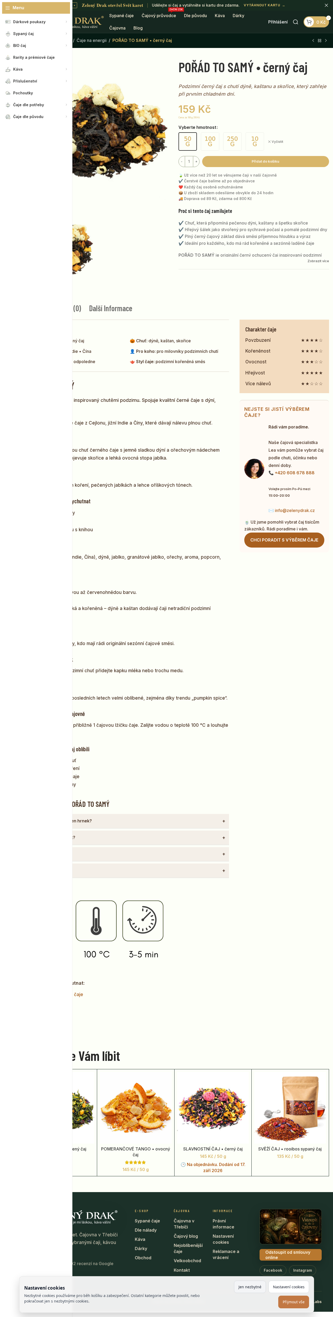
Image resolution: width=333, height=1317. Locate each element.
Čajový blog (186, 1236)
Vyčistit (277, 142)
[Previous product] (313, 41)
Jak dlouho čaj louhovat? (49, 837)
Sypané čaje (147, 1220)
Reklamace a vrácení (226, 1254)
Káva (140, 1239)
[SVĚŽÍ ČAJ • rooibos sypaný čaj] (290, 1108)
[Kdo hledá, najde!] (295, 22)
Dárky (141, 1248)
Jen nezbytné (249, 1286)
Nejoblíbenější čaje (188, 1248)
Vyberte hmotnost (197, 127)
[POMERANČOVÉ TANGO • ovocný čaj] (135, 1108)
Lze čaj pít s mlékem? (46, 870)
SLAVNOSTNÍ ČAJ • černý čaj (213, 1149)
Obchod (143, 1257)
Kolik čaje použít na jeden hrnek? (58, 820)
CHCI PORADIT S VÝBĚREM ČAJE (284, 540)
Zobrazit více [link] (318, 261)
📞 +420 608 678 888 (292, 472)
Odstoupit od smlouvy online (287, 1255)
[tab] (110, 308)
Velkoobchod (187, 1260)
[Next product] (326, 41)
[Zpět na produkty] (319, 41)
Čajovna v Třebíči (184, 1224)
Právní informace (223, 1224)
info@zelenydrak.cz (295, 510)
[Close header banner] (326, 5)
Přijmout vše (294, 1301)
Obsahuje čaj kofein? (46, 854)
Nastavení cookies (223, 1239)
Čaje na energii (92, 40)
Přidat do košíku (265, 161)
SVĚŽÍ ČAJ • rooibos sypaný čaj (290, 1149)
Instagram (302, 1270)
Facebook (273, 1270)
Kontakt (182, 1270)
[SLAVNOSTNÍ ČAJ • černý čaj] (213, 1108)
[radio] (187, 141)
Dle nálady (146, 1230)
